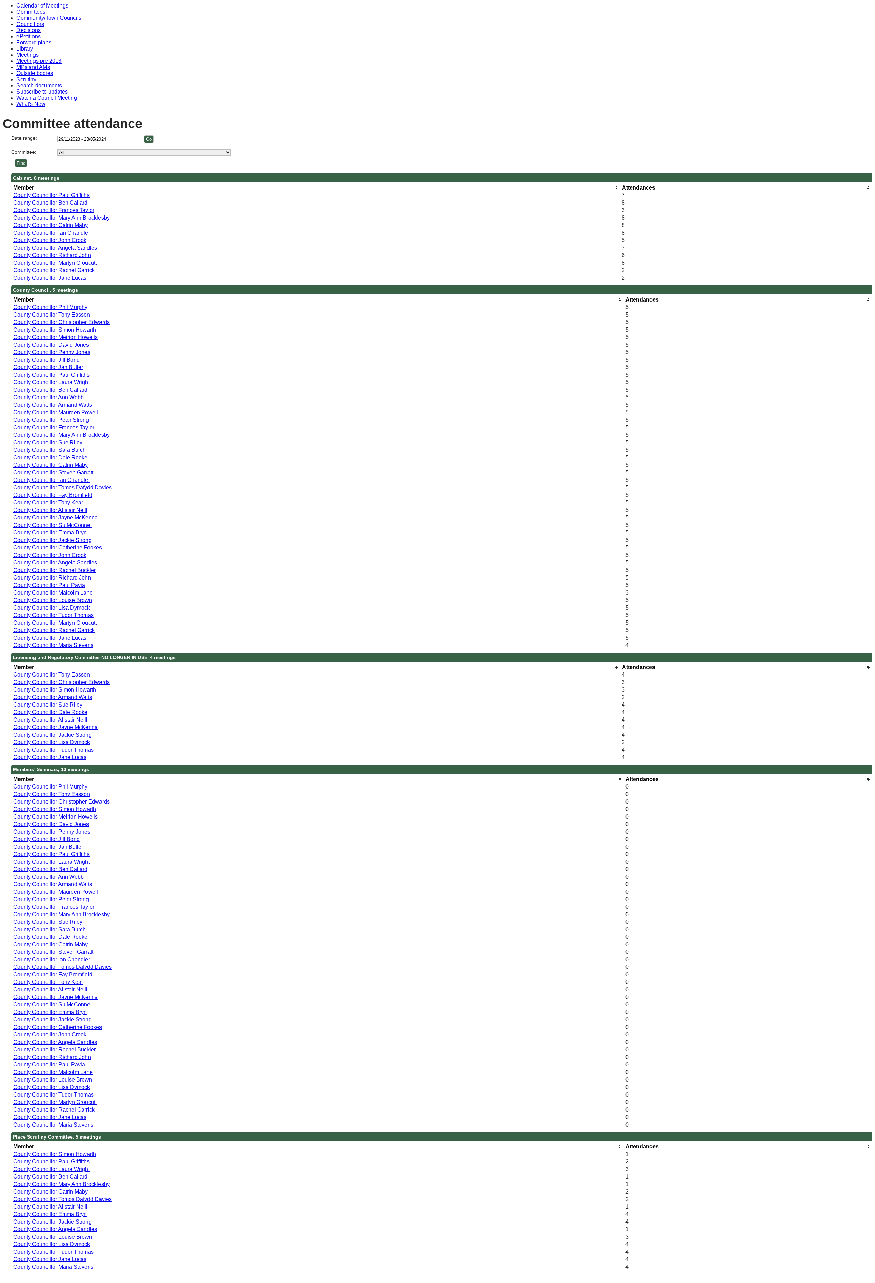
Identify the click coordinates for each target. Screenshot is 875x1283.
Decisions (28, 30)
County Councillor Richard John (52, 255)
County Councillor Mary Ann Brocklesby (61, 218)
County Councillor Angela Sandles (55, 248)
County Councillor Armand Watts (52, 405)
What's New (30, 104)
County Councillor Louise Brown (52, 600)
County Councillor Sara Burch (49, 450)
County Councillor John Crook (49, 240)
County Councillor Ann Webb (48, 397)
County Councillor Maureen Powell (55, 412)
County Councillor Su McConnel (52, 525)
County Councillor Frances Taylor (53, 210)
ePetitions (28, 36)
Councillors (30, 24)
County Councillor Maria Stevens (53, 645)
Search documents (39, 85)
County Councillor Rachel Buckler (54, 570)
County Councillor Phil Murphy (50, 307)
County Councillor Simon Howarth (54, 330)
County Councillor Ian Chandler (51, 233)
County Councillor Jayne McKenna (55, 517)
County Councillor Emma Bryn (50, 532)
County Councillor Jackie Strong (52, 540)
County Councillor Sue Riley (47, 442)
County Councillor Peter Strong (51, 420)
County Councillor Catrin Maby (50, 225)
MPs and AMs (33, 67)
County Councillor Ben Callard (50, 203)
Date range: (24, 138)
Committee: (23, 152)
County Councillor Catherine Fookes (57, 547)
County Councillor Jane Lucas (49, 278)
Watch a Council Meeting (46, 98)
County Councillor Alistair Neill (50, 510)
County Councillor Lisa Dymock (51, 608)
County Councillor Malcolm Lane (53, 593)
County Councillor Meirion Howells (55, 337)
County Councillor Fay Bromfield (52, 495)
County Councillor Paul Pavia (49, 585)
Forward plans (33, 42)
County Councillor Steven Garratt (53, 472)
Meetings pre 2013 (39, 61)
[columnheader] (316, 187)
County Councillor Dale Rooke (50, 457)
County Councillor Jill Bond (46, 360)
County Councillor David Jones (51, 345)
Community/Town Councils (48, 18)
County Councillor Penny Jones (51, 352)
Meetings (27, 55)
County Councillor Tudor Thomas (53, 615)
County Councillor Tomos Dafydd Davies (62, 487)
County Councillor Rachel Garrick (54, 270)
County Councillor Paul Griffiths (51, 195)
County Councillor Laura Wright (51, 382)
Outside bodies (34, 73)
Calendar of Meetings (42, 6)
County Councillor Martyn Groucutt (55, 263)
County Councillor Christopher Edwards (61, 322)
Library (24, 49)
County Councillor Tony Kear (48, 502)
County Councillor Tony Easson (51, 315)
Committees (30, 12)
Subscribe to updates (42, 92)
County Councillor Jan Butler (48, 367)
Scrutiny (26, 79)
